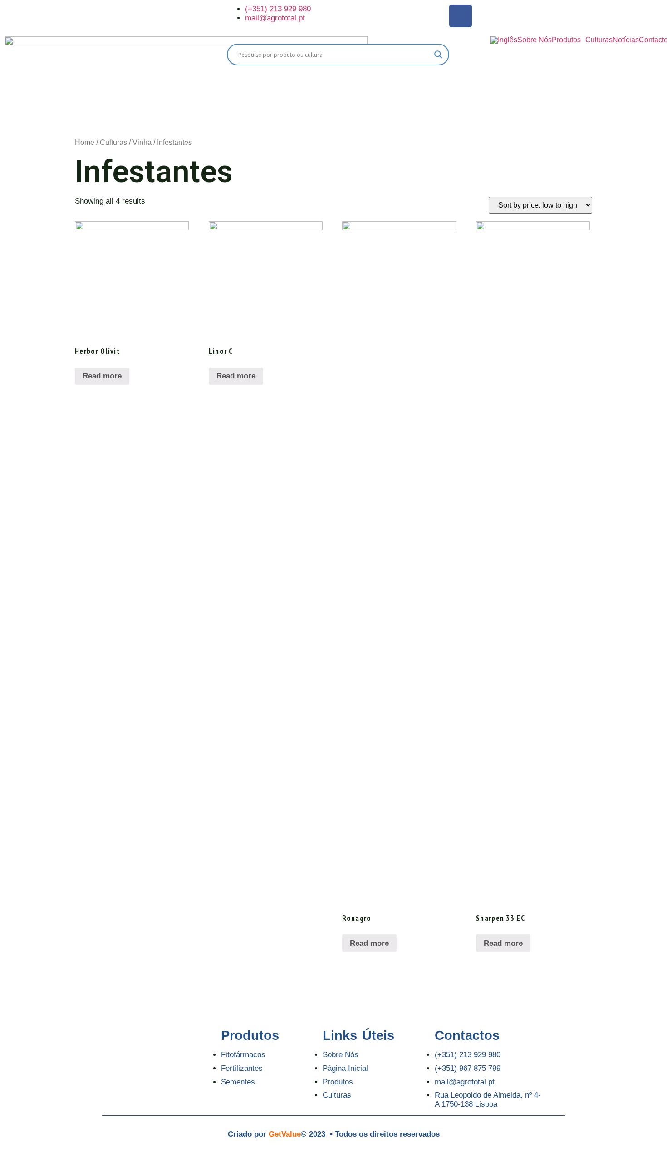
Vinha (142, 142)
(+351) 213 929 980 (278, 9)
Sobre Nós (534, 40)
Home (84, 142)
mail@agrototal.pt (275, 18)
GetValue (285, 1134)
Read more (102, 376)
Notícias (626, 40)
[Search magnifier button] (438, 54)
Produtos (566, 40)
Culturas (599, 40)
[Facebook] (460, 16)
